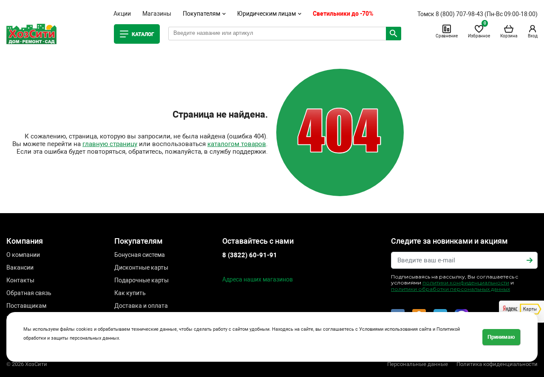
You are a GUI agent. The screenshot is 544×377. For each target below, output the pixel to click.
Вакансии (20, 267)
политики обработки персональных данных (450, 289)
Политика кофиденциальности (497, 364)
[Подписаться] (529, 260)
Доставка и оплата (141, 305)
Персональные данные (417, 364)
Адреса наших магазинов (257, 279)
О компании (23, 254)
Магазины (156, 13)
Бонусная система (139, 254)
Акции (122, 13)
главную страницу (109, 144)
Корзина (508, 36)
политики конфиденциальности (465, 282)
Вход (533, 36)
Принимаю (501, 337)
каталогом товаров (236, 144)
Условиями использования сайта (395, 329)
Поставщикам (26, 305)
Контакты (20, 280)
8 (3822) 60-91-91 (249, 255)
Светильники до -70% (343, 13)
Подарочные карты (141, 280)
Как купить (130, 293)
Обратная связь (28, 293)
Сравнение (447, 36)
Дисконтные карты (141, 267)
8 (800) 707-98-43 (459, 14)
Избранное (479, 31)
